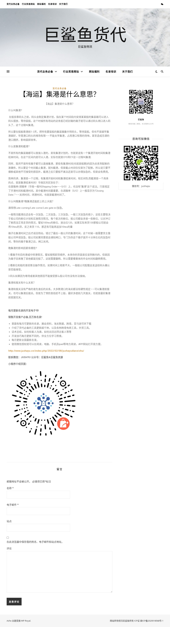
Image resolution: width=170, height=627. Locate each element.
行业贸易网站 (28, 4)
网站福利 (41, 4)
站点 (9, 521)
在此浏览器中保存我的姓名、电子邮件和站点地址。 (35, 541)
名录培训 (52, 4)
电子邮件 (13, 504)
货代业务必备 (13, 4)
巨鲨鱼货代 (85, 34)
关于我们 (63, 4)
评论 (9, 548)
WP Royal (25, 620)
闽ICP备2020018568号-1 (151, 620)
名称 (10, 488)
